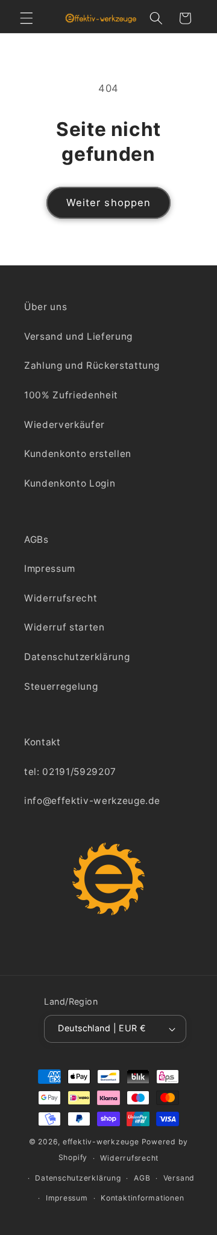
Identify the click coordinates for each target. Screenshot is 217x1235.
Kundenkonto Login (69, 483)
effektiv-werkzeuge (101, 1141)
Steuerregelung (61, 686)
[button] (26, 18)
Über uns (45, 307)
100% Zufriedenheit (71, 395)
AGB (142, 1177)
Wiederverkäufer (64, 424)
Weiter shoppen (108, 202)
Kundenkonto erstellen (77, 453)
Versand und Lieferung (78, 336)
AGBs (36, 539)
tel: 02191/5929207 (70, 771)
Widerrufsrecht (60, 598)
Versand (179, 1177)
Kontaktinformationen (142, 1197)
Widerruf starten (64, 627)
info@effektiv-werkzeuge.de (92, 800)
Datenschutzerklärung (77, 657)
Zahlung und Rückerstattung (92, 365)
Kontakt (42, 742)
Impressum (49, 568)
